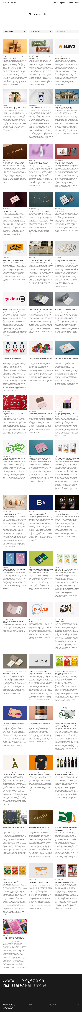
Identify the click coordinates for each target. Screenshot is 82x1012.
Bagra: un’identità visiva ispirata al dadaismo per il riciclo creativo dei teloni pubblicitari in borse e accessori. (66, 829)
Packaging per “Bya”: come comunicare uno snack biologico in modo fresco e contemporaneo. (65, 673)
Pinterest (31, 1008)
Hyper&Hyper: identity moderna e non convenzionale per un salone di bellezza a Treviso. (13, 621)
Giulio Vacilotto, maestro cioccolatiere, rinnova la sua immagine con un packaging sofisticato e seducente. (66, 260)
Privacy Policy (52, 1004)
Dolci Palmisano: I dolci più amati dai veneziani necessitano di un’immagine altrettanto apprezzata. (40, 882)
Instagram (31, 1006)
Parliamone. (36, 985)
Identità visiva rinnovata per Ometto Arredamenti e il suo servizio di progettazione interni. (40, 673)
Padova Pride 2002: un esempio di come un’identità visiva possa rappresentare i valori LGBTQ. (14, 938)
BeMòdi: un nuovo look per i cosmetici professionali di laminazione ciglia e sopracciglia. (38, 163)
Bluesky (31, 1007)
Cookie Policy (52, 1006)
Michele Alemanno (10, 3)
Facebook (31, 1004)
